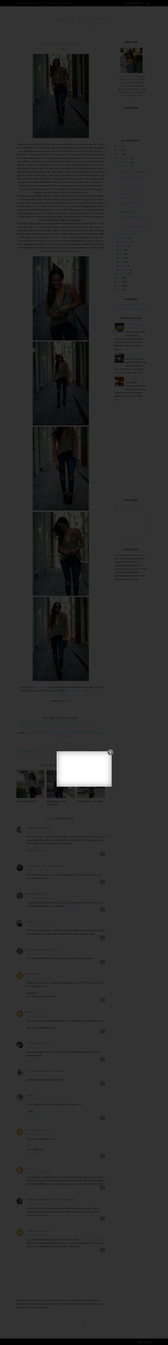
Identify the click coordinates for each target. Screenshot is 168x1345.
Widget (94, 786)
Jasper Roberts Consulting (85, 786)
